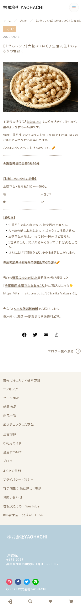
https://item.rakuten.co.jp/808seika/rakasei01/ (40, 293)
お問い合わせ (12, 497)
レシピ (9, 29)
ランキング (10, 389)
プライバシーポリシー (18, 479)
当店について (12, 452)
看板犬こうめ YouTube (21, 506)
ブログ (7, 461)
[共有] (56, 335)
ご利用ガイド (12, 443)
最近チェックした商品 (18, 424)
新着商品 (9, 406)
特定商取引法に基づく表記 (22, 488)
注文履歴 (9, 434)
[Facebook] (24, 335)
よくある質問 (12, 471)
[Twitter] (35, 335)
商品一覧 (9, 415)
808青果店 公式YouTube (23, 515)
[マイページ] (10, 601)
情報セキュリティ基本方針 (21, 380)
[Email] (46, 335)
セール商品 (11, 398)
